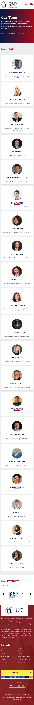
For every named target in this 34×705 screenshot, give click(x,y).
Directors (20, 654)
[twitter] (19, 686)
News (19, 648)
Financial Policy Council (23, 698)
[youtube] (11, 686)
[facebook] (15, 686)
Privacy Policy (8, 694)
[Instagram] (23, 686)
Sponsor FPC (5, 659)
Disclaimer (17, 694)
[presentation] (4, 594)
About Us (4, 651)
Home (3, 34)
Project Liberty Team (24, 656)
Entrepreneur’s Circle (7, 656)
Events (3, 665)
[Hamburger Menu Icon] (31, 4)
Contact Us (21, 662)
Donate (3, 654)
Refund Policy (26, 694)
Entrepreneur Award (24, 659)
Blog (19, 651)
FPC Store (4, 662)
